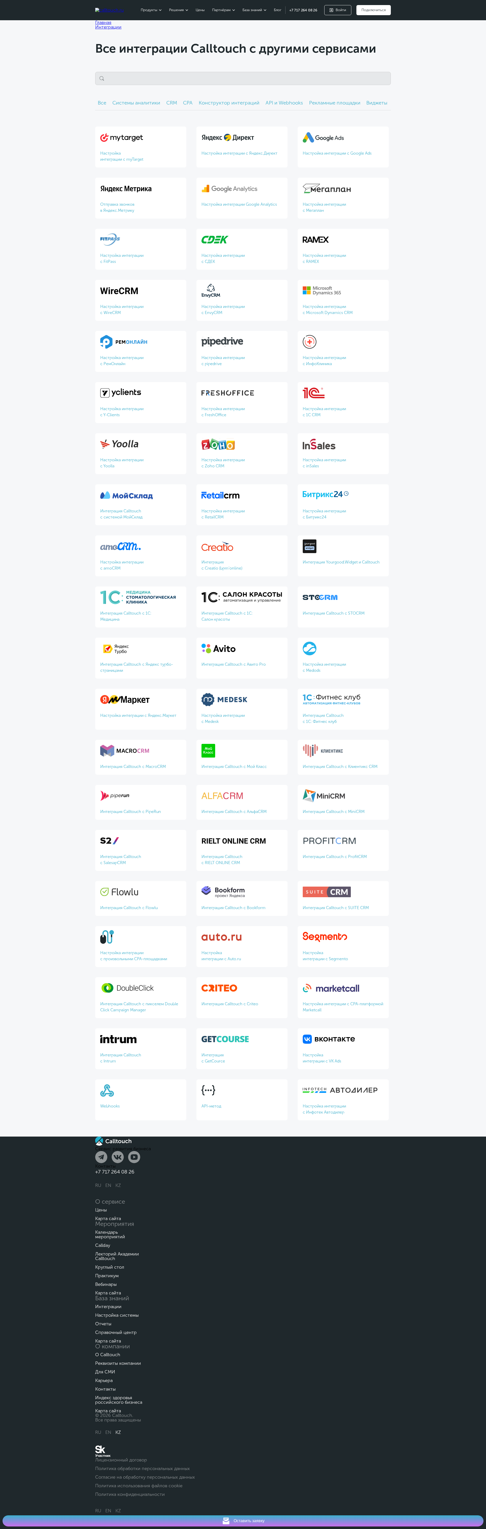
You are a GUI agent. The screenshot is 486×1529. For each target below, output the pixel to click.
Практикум (107, 1276)
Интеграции (108, 1306)
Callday (102, 1245)
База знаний (252, 10)
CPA (188, 103)
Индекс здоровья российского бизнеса (118, 1400)
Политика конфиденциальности (130, 1494)
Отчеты (103, 1324)
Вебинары (106, 1284)
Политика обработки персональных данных (142, 1468)
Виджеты (376, 103)
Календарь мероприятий (110, 1234)
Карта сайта (108, 1218)
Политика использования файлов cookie (139, 1486)
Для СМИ (105, 1372)
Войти (341, 10)
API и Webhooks (284, 103)
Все (102, 103)
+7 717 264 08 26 (303, 10)
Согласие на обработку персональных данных (145, 1477)
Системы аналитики (136, 103)
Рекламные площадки (334, 103)
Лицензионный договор (121, 1460)
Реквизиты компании (118, 1363)
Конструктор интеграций (229, 103)
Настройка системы (117, 1315)
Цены (200, 10)
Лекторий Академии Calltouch (117, 1256)
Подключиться (373, 10)
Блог (277, 10)
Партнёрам (221, 10)
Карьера (104, 1380)
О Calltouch (107, 1354)
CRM (171, 103)
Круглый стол (109, 1267)
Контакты (105, 1389)
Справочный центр (116, 1332)
